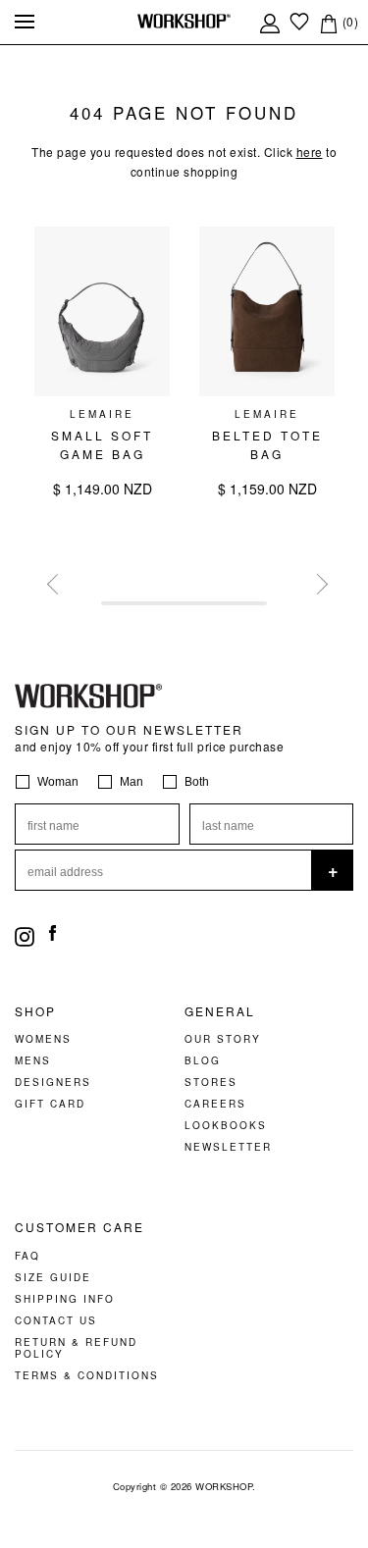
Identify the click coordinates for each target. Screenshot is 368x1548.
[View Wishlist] (299, 21)
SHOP (35, 1011)
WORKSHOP (223, 1486)
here (309, 151)
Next (314, 580)
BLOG (202, 1060)
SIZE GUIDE (53, 1277)
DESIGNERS (53, 1082)
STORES (210, 1082)
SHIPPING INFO (65, 1299)
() (348, 21)
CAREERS (215, 1103)
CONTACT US (56, 1320)
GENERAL (219, 1011)
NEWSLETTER (228, 1147)
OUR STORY (222, 1039)
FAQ (27, 1256)
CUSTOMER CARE (79, 1227)
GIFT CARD (50, 1103)
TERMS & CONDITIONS (87, 1375)
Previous (54, 580)
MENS (33, 1060)
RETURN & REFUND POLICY (76, 1348)
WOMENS (43, 1039)
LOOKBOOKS (225, 1125)
